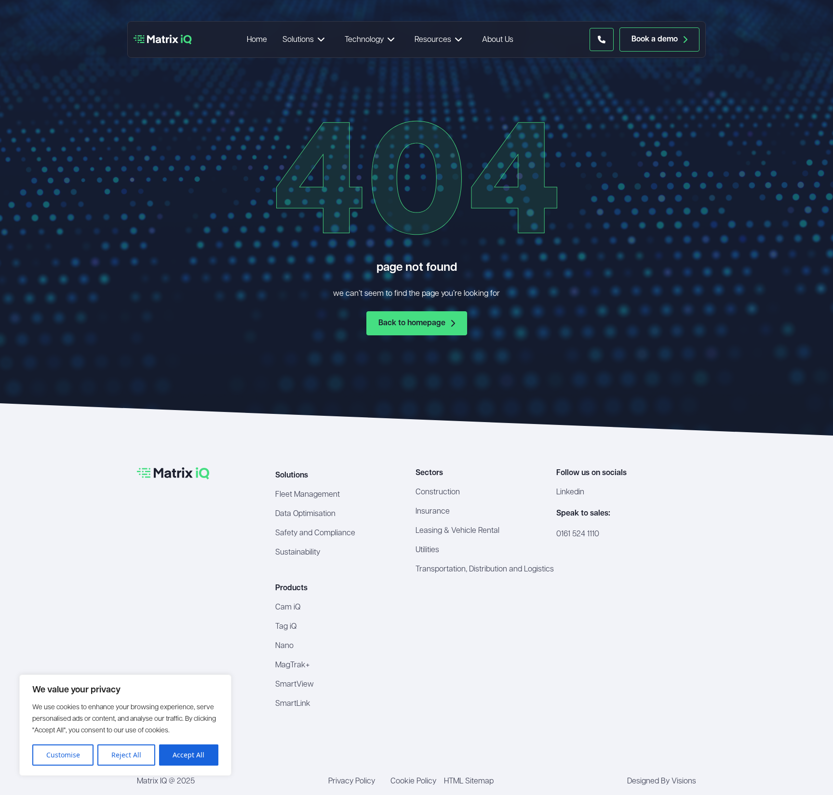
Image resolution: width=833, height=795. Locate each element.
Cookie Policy (413, 781)
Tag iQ (285, 627)
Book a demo (654, 39)
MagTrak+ (292, 665)
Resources (433, 40)
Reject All (126, 754)
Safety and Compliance (315, 533)
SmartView (294, 685)
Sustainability (297, 552)
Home (257, 40)
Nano (284, 646)
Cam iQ (287, 607)
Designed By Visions (661, 781)
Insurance (433, 512)
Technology (364, 40)
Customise (63, 754)
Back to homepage (411, 323)
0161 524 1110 (577, 534)
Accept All (188, 754)
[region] (125, 725)
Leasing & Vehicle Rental (457, 531)
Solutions (298, 40)
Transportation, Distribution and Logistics (485, 569)
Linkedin (570, 492)
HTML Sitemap (469, 781)
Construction (438, 492)
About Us (497, 40)
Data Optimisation (305, 514)
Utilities (427, 550)
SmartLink (292, 704)
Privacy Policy (351, 781)
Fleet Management (307, 495)
